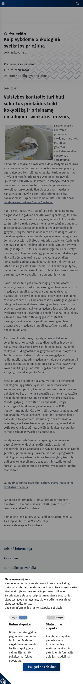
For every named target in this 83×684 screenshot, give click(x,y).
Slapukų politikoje (51, 607)
